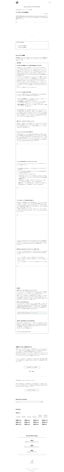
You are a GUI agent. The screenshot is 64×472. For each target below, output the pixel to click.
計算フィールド (30, 308)
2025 (18, 420)
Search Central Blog (23, 331)
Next (33, 371)
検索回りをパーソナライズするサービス (32, 441)
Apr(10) (29, 416)
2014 (44, 424)
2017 (18, 424)
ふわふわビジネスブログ (32, 7)
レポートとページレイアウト (29, 296)
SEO (23, 9)
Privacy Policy (28, 468)
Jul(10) (45, 415)
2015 (36, 424)
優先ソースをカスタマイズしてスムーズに (32, 446)
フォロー (26, 326)
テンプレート (19, 124)
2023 (36, 420)
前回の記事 (18, 57)
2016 (27, 424)
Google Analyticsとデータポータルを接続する (31, 243)
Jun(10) (18, 416)
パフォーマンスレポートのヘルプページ (26, 140)
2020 (27, 422)
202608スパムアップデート (32, 451)
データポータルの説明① (22, 45)
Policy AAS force (35, 468)
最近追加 (33, 78)
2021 (18, 422)
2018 (45, 422)
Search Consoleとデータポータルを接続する (37, 74)
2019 (36, 422)
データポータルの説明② (22, 47)
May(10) (24, 416)
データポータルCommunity (29, 325)
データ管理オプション (22, 168)
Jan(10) (45, 416)
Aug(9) (40, 415)
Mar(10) (35, 416)
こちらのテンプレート (37, 83)
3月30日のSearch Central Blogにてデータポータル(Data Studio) (32, 16)
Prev (30, 371)
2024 (27, 420)
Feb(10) (40, 416)
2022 (45, 420)
